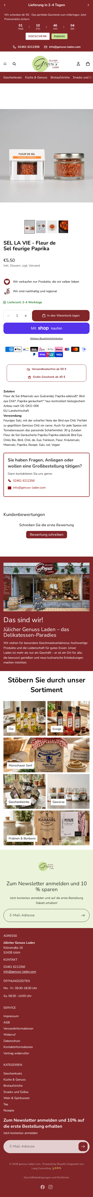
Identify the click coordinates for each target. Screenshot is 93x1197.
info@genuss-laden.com (64, 47)
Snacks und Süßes (16, 1092)
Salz (42, 445)
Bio (14, 440)
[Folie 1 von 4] (29, 226)
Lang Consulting (41, 1168)
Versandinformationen (18, 1028)
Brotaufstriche (60, 77)
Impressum (11, 1016)
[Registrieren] (83, 915)
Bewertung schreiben (46, 534)
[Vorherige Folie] (5, 5)
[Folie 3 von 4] (52, 226)
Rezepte (8, 1110)
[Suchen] (14, 64)
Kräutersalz (71, 440)
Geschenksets (12, 77)
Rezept (32, 445)
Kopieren (59, 36)
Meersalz (9, 445)
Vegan (55, 445)
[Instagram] (50, 1187)
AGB (6, 1022)
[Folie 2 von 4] (41, 226)
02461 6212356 (29, 47)
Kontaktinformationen (18, 1047)
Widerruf (9, 1035)
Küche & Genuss (36, 77)
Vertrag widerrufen (16, 1053)
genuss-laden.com (30, 1164)
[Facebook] (42, 1187)
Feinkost (48, 440)
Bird (20, 440)
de (33, 440)
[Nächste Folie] (88, 5)
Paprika (22, 445)
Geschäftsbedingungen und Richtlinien (46, 1177)
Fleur (59, 440)
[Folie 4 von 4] (63, 226)
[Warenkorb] (88, 64)
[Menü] (5, 64)
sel (48, 445)
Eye (39, 440)
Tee (5, 1104)
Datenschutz (11, 1041)
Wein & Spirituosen (16, 1098)
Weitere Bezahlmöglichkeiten (46, 338)
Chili (27, 440)
